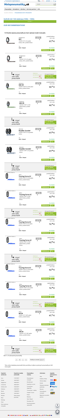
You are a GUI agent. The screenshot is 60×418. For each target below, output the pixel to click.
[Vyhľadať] (55, 4)
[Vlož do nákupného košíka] (53, 50)
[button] (57, 405)
